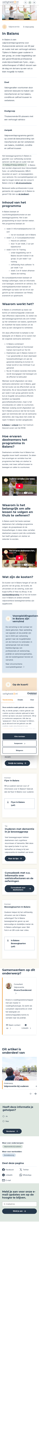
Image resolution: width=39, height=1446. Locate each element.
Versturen (10, 1131)
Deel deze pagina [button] (13, 1163)
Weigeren (19, 750)
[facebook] (8, 1169)
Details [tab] (20, 700)
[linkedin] (7, 1174)
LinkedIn (25, 1028)
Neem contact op (13, 1026)
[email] (6, 1180)
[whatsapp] (25, 1174)
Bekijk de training (15, 763)
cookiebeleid (7, 729)
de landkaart (23, 194)
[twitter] (24, 1169)
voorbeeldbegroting (10, 595)
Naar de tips (12, 859)
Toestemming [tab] (7, 700)
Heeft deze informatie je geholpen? (18, 1108)
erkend (15, 425)
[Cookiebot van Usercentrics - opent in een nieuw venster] (28, 693)
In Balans (6, 425)
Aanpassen (18, 743)
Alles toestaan (19, 736)
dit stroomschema (23, 183)
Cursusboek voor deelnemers (15, 889)
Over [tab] (32, 700)
